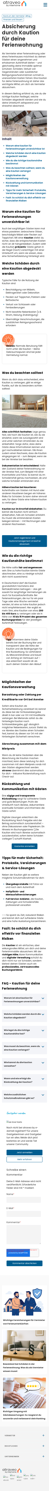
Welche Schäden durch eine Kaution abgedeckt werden (26, 155)
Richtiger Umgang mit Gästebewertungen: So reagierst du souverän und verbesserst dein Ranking (24, 1415)
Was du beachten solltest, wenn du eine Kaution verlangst (25, 169)
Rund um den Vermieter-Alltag (16, 16)
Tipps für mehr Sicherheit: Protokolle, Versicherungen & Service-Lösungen (26, 192)
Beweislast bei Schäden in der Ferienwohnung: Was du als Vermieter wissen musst (23, 1368)
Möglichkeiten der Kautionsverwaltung (17, 177)
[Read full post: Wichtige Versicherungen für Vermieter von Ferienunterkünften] (24, 1301)
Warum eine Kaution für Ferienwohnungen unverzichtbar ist (25, 147)
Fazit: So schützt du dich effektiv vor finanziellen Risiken (25, 199)
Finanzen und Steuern (12, 19)
